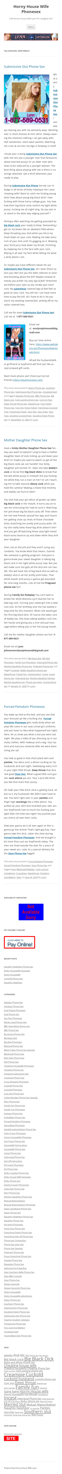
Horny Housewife (14, 1394)
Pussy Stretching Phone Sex (17, 1256)
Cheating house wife (20, 1365)
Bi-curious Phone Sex (14, 1034)
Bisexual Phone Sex (13, 1046)
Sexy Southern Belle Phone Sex (19, 1272)
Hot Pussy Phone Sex (14, 1141)
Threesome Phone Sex (15, 1323)
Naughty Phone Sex (13, 1220)
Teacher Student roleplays (17, 1319)
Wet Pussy (37, 1414)
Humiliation (10, 877)
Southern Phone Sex (14, 1303)
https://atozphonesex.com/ (28, 380)
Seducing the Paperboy (15, 1268)
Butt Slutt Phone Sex (14, 1057)
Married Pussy (46, 1401)
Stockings (8, 1415)
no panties (34, 1408)
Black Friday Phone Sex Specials (19, 1050)
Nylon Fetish (31, 407)
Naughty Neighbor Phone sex (18, 966)
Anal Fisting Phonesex (14, 1010)
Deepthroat (34, 403)
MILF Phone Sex (12, 1192)
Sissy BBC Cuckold (13, 1276)
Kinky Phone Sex (12, 1180)
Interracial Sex (22, 678)
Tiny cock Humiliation (14, 1327)
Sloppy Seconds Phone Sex (17, 1288)
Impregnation (34, 674)
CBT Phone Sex (11, 1061)
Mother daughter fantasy (42, 678)
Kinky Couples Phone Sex (16, 1172)
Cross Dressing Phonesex (40, 861)
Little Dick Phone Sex (14, 1188)
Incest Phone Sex (12, 1153)
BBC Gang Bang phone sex (17, 1026)
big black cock (12, 225)
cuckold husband (19, 1378)
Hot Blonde (30, 1394)
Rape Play (19, 1412)
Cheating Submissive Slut (16, 1073)
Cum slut (9, 1383)
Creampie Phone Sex (14, 1077)
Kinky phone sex (30, 1401)
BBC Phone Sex (42, 395)
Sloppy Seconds (12, 1284)
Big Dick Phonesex (13, 1042)
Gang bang (11, 1391)
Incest (45, 674)
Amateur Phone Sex (13, 1006)
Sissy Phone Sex (17, 853)
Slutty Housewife (12, 1292)
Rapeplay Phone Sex (14, 1264)
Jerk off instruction (12, 1401)
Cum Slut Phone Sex (14, 1093)
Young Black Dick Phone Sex (17, 1335)
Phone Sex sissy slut (14, 1244)
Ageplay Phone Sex (25, 395)
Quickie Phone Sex (13, 1260)
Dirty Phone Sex (12, 1101)
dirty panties (9, 1388)
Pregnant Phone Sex (43, 666)
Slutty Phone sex (36, 387)
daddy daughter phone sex (33, 670)
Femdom (44, 873)
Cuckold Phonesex (13, 1089)
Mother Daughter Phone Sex (25, 440)
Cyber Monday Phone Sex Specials (21, 1097)
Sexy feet (32, 411)
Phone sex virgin (34, 682)
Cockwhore (9, 873)
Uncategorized (50, 391)
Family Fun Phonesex (25, 662)
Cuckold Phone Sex (13, 978)
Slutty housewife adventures (18, 1295)
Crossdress (21, 873)
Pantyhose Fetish (18, 411)
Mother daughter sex (14, 682)
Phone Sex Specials (13, 1248)
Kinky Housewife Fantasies (17, 970)
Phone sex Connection (15, 1240)
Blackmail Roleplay (26, 869)
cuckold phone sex (45, 1379)
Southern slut (37, 1411)
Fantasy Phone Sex (13, 1113)
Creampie (14, 1374)
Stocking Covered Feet (21, 415)
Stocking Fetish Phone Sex (17, 1311)
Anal (13, 869)
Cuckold (15, 670)
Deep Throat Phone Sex (15, 403)
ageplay (8, 1355)
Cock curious (42, 869)
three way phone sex (22, 1415)
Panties (45, 1408)
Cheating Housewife (15, 1368)
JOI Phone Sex (11, 1169)
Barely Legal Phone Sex (15, 1022)
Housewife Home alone (15, 1145)
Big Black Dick (39, 1358)
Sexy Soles (43, 411)
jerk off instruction (13, 1161)
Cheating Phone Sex (14, 1069)
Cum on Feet (46, 399)
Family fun (21, 674)
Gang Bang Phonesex (14, 1125)
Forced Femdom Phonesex (24, 706)
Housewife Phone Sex (14, 1149)
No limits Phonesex (13, 1224)
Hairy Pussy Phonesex (15, 1133)
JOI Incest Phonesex (13, 1165)
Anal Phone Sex (11, 1014)
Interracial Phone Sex (47, 662)
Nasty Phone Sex (12, 1212)
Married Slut (15, 1404)
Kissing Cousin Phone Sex (16, 1184)
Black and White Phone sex (19, 1362)
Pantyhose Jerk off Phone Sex (18, 1236)
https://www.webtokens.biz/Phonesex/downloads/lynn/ (43, 348)
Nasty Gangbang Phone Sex (17, 1208)
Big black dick (34, 658)
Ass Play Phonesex (13, 1018)
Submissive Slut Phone (25, 185)
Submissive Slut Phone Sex (24, 66)
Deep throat (25, 1382)
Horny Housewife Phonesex (17, 1137)
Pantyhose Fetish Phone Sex (18, 1232)
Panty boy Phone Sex (14, 1228)
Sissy (19, 877)
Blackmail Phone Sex (14, 1053)
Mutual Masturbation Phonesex (19, 1204)
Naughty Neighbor (13, 982)
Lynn (35, 419)
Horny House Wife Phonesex (31, 9)
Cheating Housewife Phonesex (19, 1065)
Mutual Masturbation (14, 1200)
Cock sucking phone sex (27, 399)
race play (9, 1412)
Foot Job (19, 407)
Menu (31, 27)
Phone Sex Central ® (13, 1434)
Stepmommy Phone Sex (16, 1307)
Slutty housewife (12, 974)
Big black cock (14, 1359)
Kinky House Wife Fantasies (17, 1176)
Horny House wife (34, 1391)
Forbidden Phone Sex (14, 1117)
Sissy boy (20, 774)
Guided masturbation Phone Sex (20, 1129)
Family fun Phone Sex (14, 1105)
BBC (22, 1355)
